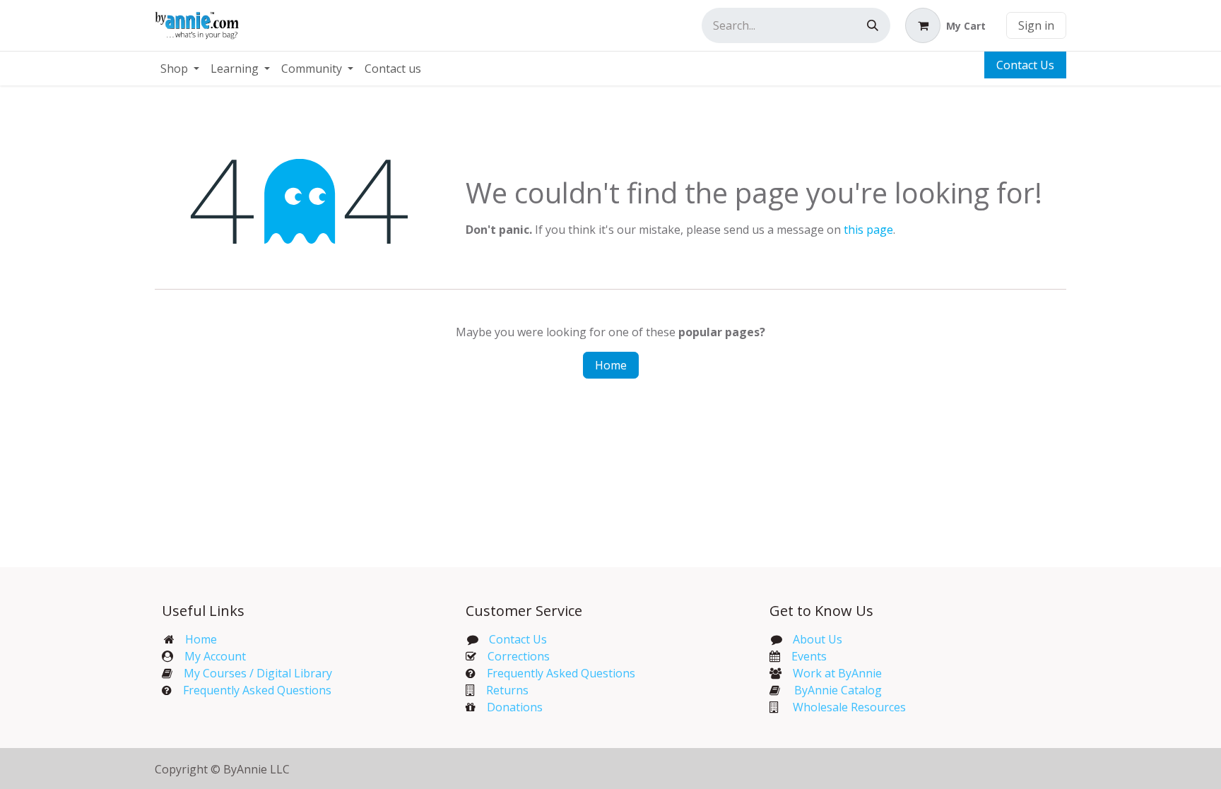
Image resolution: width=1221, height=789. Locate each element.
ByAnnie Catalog (838, 690)
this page (868, 229)
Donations (515, 707)
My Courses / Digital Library (252, 673)
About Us (817, 639)
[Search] (872, 25)
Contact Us (1025, 65)
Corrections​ (519, 656)
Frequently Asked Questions (257, 690)
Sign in (1036, 25)
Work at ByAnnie (837, 673)
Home (611, 365)
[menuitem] (180, 68)
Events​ (809, 656)
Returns (507, 690)
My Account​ (215, 656)
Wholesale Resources (849, 707)
